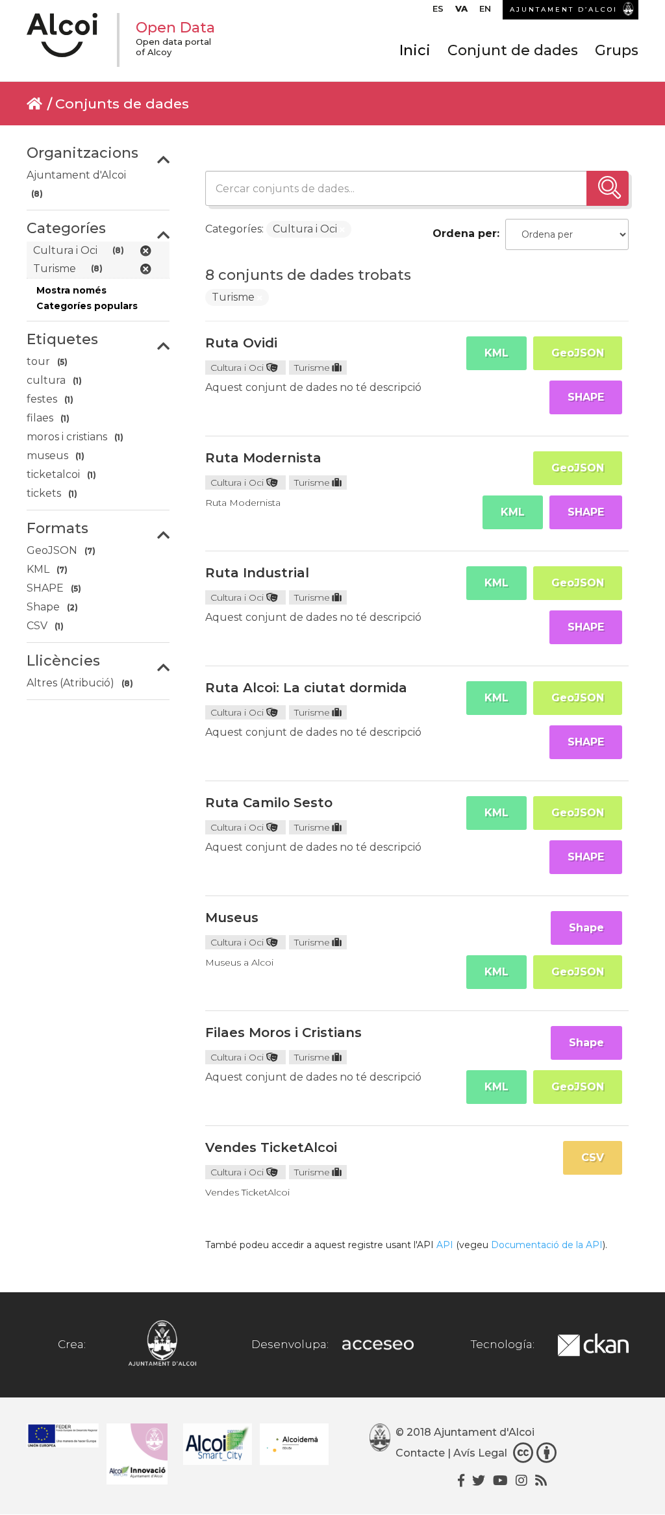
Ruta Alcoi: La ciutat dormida (306, 687)
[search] (607, 188)
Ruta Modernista (263, 458)
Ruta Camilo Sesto (268, 802)
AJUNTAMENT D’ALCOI (564, 9)
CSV (592, 1157)
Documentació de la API (547, 1245)
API (444, 1245)
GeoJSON (577, 353)
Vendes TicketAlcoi (271, 1147)
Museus (231, 917)
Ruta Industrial (257, 573)
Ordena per (465, 233)
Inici (415, 50)
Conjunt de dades (512, 50)
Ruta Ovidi (241, 343)
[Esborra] (342, 229)
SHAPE (586, 397)
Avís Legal (480, 1453)
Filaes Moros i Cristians (283, 1032)
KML (496, 353)
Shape (586, 927)
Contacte (420, 1453)
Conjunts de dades (122, 103)
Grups (616, 50)
